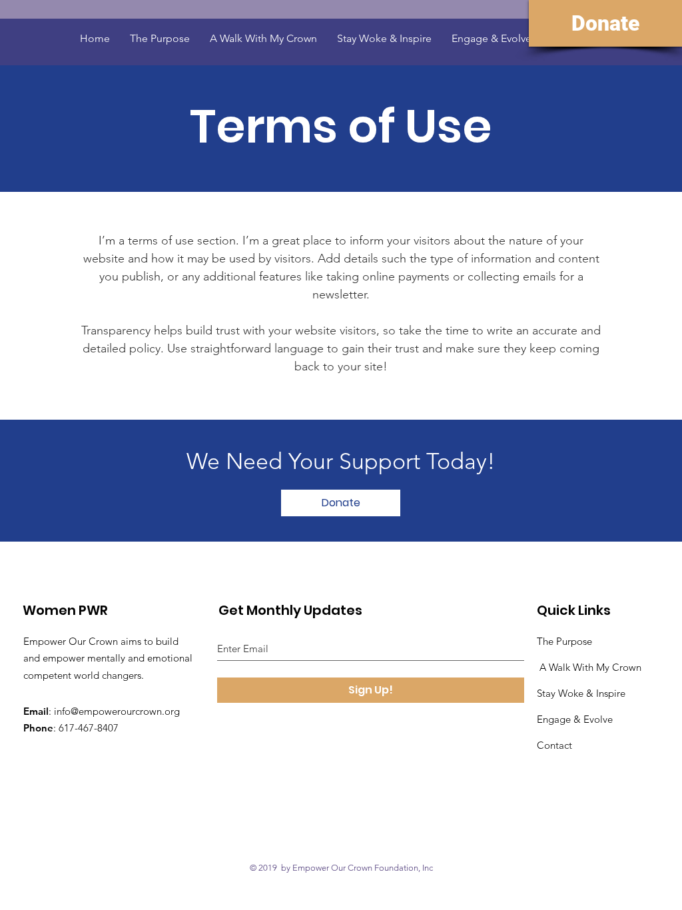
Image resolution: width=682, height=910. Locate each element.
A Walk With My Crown (590, 667)
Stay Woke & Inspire (581, 693)
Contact (554, 745)
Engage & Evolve (576, 719)
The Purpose (564, 641)
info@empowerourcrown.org (117, 711)
